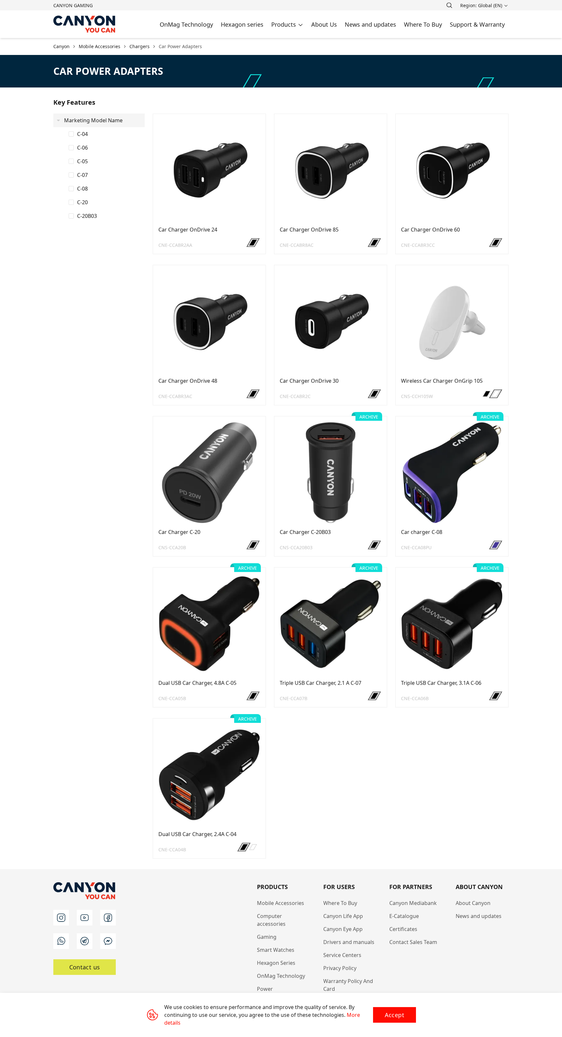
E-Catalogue (404, 916)
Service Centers (342, 955)
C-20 (82, 202)
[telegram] (84, 941)
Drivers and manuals (348, 942)
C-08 (82, 188)
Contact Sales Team (413, 942)
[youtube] (84, 917)
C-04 (82, 134)
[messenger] (108, 941)
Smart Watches (275, 949)
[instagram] (61, 917)
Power (265, 988)
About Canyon (473, 903)
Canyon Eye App (343, 929)
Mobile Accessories (280, 903)
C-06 (82, 147)
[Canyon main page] (84, 24)
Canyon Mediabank (413, 903)
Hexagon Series (276, 962)
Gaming (266, 936)
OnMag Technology (281, 975)
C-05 (82, 161)
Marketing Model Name (93, 120)
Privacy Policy (339, 968)
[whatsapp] (61, 941)
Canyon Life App (343, 916)
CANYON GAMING (73, 5)
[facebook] (108, 917)
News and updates (479, 916)
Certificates (403, 929)
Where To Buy (340, 903)
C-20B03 (87, 215)
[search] (449, 5)
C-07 (82, 175)
